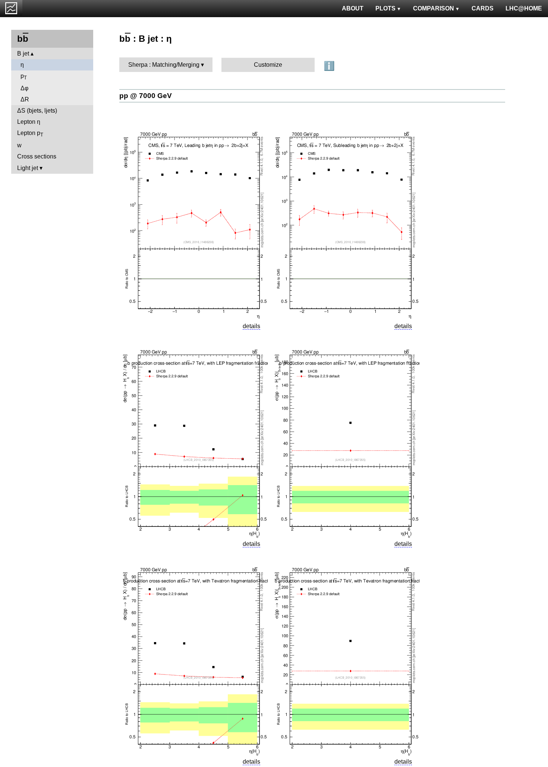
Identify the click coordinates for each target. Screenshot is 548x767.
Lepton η (28, 122)
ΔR (25, 99)
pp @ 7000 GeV (145, 96)
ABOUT (352, 8)
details (251, 326)
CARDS (483, 8)
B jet (23, 53)
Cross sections (36, 156)
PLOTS (385, 8)
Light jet (27, 168)
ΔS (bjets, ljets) (37, 110)
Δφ (24, 88)
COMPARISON (433, 8)
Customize (268, 65)
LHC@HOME (524, 8)
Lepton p (30, 134)
